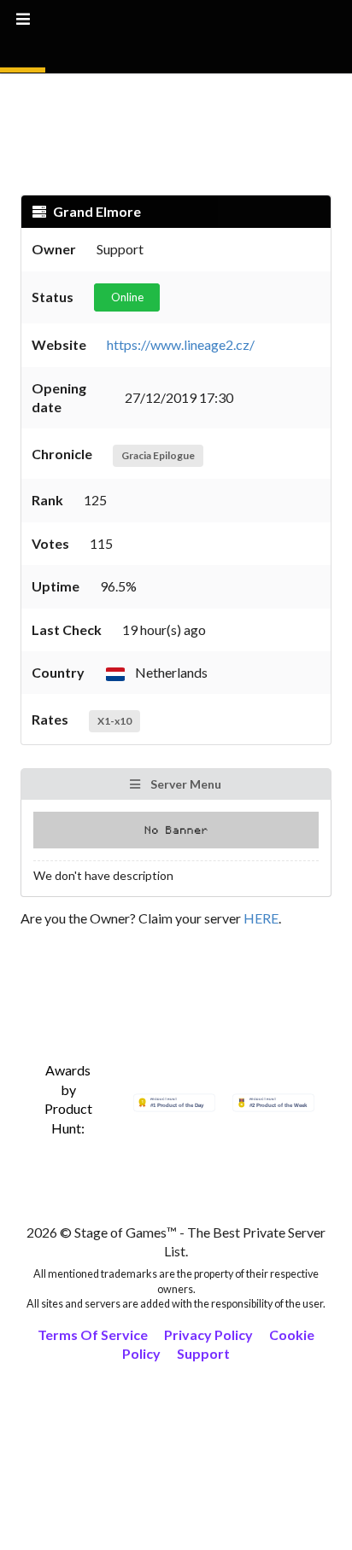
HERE (261, 918)
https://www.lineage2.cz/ (181, 344)
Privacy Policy (208, 1334)
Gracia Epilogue (158, 455)
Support (203, 1353)
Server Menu (184, 784)
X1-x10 (114, 720)
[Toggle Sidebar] (22, 36)
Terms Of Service (93, 1334)
